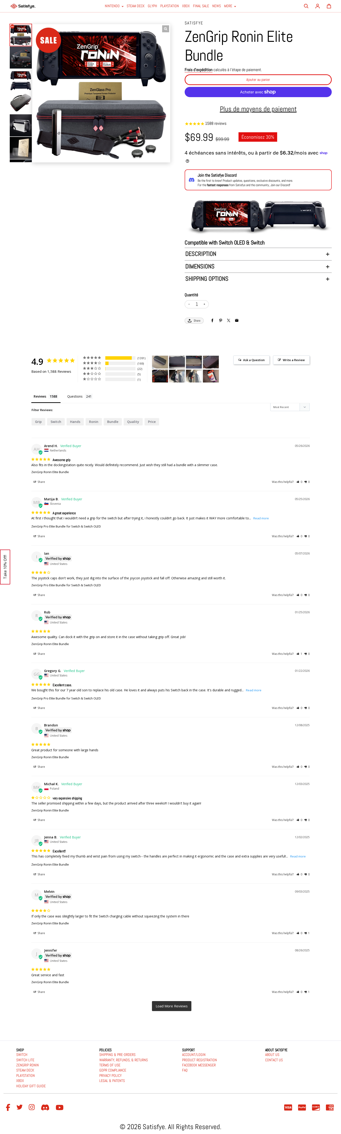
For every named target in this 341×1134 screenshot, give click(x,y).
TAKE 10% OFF (214, 590)
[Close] (253, 527)
